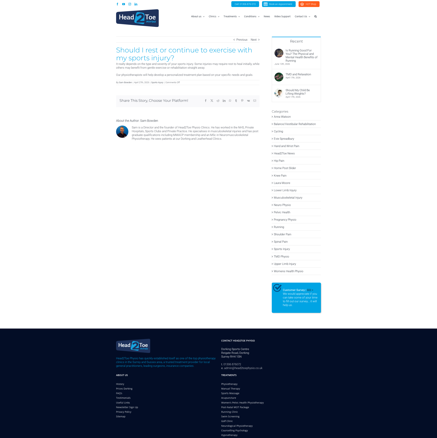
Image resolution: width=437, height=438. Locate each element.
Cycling (278, 131)
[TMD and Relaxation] (278, 74)
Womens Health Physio (288, 271)
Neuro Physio (282, 205)
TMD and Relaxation (298, 74)
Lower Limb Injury (285, 190)
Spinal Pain (281, 241)
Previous (242, 39)
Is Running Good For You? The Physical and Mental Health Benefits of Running (302, 55)
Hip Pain (279, 160)
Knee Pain (280, 175)
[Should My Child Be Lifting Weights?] (278, 90)
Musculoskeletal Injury (288, 197)
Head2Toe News (284, 153)
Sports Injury (157, 82)
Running (279, 227)
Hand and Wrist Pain (286, 146)
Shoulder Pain (282, 234)
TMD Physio (281, 256)
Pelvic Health (282, 212)
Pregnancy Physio (285, 219)
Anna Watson (282, 116)
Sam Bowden (125, 82)
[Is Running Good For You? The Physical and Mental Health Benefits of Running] (278, 50)
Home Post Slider (285, 168)
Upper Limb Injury (285, 264)
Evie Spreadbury (284, 138)
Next (254, 39)
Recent (296, 41)
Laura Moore (282, 183)
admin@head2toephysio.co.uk (243, 368)
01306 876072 (232, 364)
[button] (315, 16)
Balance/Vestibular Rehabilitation (295, 124)
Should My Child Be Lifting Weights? (298, 91)
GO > (310, 290)
